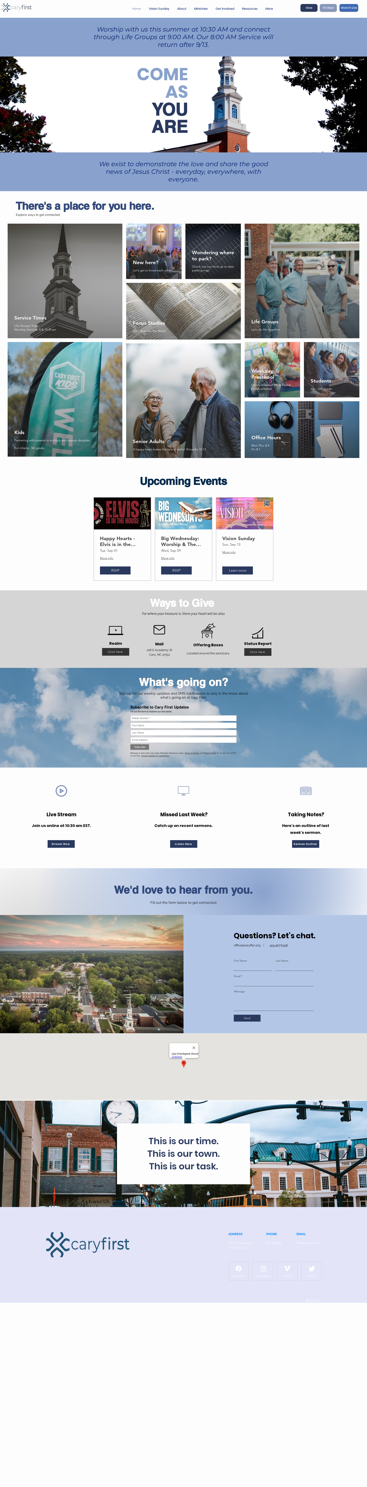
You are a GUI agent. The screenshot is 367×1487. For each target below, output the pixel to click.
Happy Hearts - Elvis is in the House (117, 541)
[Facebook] (238, 1268)
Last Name (282, 960)
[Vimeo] (287, 1268)
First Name (240, 960)
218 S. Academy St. (240, 1242)
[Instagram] (263, 1268)
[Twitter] (312, 1268)
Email (237, 976)
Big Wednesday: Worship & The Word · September (183, 541)
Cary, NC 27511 (238, 1247)
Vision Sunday (238, 538)
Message (239, 991)
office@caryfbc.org (247, 945)
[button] (182, 9)
